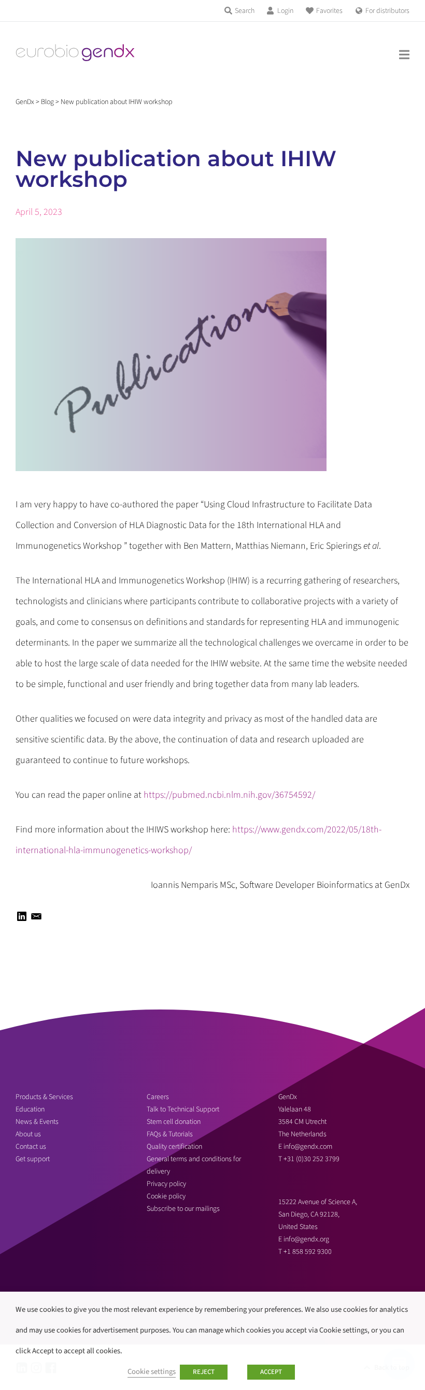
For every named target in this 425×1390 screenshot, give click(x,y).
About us (28, 1134)
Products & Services (44, 1097)
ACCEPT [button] (271, 1372)
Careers (158, 1097)
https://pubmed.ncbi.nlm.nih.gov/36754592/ (229, 794)
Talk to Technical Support (183, 1109)
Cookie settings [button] (152, 1371)
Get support (33, 1159)
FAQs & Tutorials (170, 1134)
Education (30, 1109)
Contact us (31, 1147)
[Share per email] (36, 919)
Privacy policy (166, 1184)
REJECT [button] (204, 1372)
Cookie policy (166, 1196)
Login (285, 11)
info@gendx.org (306, 1239)
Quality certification (174, 1147)
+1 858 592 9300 (308, 1252)
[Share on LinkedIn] (22, 919)
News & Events (37, 1122)
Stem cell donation (174, 1122)
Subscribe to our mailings (183, 1209)
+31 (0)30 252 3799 (312, 1159)
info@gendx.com (308, 1147)
